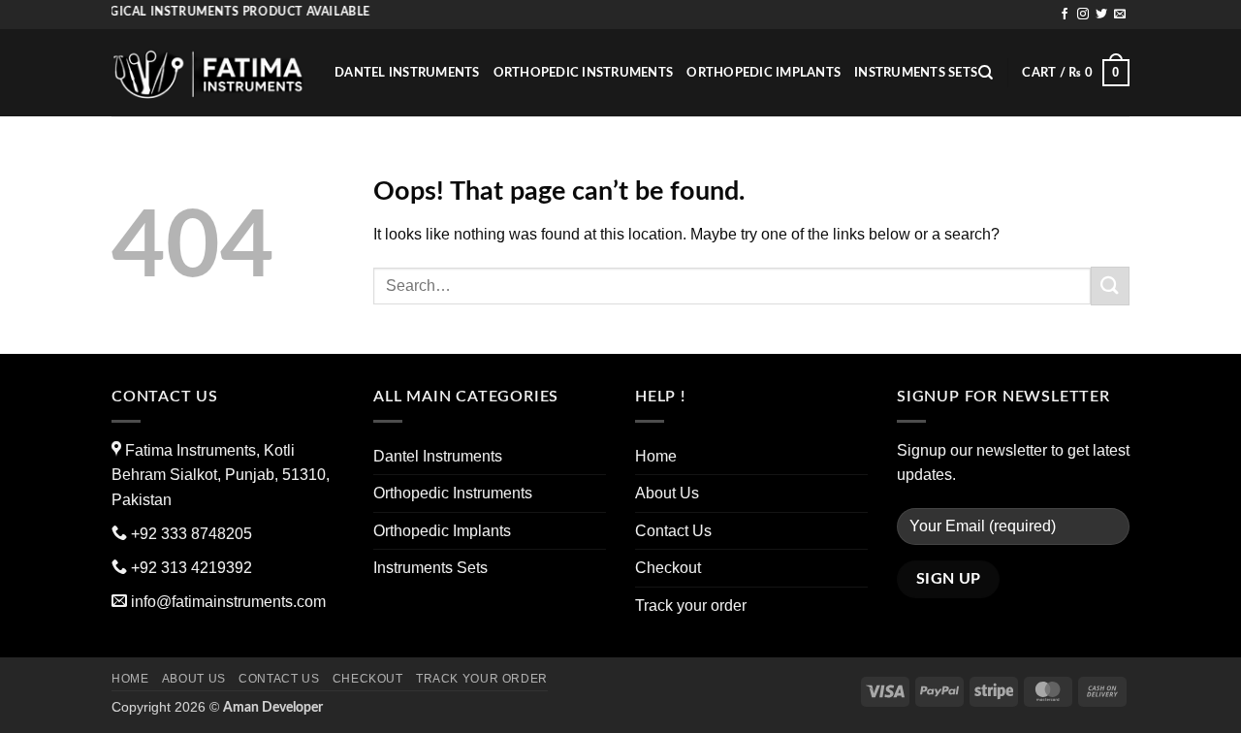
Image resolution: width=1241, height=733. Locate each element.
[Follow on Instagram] (1083, 14)
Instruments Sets (915, 73)
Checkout (668, 567)
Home (656, 456)
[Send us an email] (1120, 14)
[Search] (985, 72)
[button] (1076, 73)
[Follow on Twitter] (1101, 14)
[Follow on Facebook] (1064, 14)
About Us (667, 493)
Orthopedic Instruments (583, 73)
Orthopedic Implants (763, 73)
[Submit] (1110, 285)
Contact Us (673, 531)
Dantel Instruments (407, 73)
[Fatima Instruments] (208, 73)
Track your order (691, 605)
